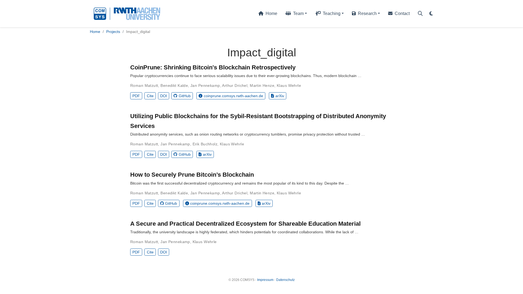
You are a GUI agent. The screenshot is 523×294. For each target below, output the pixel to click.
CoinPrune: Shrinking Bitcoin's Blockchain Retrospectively (213, 67)
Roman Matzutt (144, 85)
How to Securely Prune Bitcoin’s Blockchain (192, 174)
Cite (150, 96)
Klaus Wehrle (289, 85)
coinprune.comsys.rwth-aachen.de (233, 96)
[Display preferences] (431, 14)
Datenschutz (285, 280)
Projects (113, 31)
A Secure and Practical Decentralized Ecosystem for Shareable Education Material (245, 223)
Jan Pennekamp (205, 85)
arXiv (279, 96)
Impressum (265, 280)
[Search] (420, 14)
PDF (136, 96)
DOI (163, 96)
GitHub (185, 96)
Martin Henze (262, 85)
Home (95, 31)
